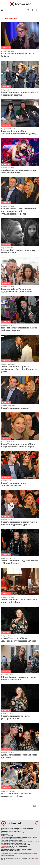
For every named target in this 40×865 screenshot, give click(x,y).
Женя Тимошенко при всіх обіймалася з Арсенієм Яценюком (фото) (19, 369)
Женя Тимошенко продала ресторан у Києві (15, 717)
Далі (34, 806)
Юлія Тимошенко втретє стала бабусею (17, 54)
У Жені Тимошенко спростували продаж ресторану (18, 678)
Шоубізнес (6, 47)
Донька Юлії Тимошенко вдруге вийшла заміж (18, 251)
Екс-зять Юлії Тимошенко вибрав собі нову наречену (19, 329)
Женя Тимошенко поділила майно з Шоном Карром (19, 562)
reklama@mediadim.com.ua (31, 841)
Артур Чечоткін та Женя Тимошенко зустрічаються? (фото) (20, 639)
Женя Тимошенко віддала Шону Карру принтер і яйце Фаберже (18, 445)
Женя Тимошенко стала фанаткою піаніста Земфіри (19, 600)
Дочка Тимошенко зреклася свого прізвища (19, 756)
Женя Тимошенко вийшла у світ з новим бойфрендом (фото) (19, 523)
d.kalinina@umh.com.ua (7, 847)
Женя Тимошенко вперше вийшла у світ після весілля (19, 93)
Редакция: (4, 846)
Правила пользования (7, 853)
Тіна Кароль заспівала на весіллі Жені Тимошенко (18, 171)
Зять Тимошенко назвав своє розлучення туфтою (16, 794)
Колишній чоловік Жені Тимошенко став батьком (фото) (18, 132)
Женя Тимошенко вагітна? (15, 407)
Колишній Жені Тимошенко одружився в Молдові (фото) (16, 290)
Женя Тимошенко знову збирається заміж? (14, 484)
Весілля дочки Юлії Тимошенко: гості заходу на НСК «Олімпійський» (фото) (18, 211)
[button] (32, 10)
